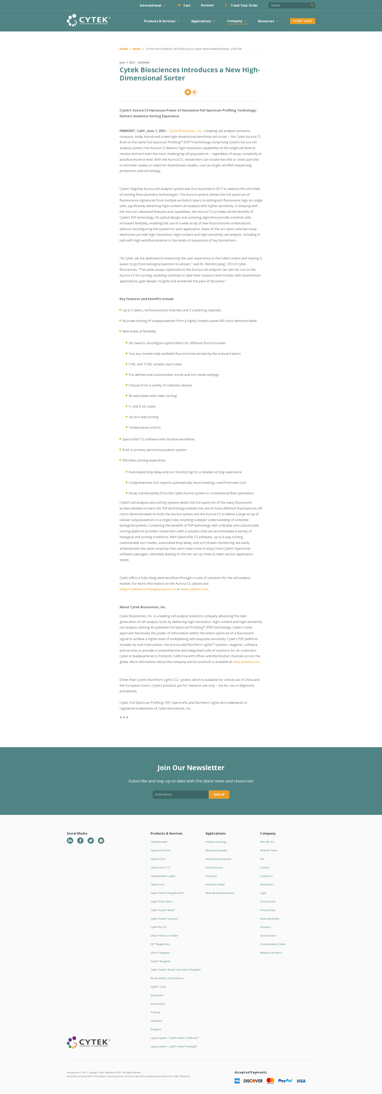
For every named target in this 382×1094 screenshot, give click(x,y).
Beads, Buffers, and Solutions (167, 978)
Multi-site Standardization (220, 893)
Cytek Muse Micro (162, 901)
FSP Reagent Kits (160, 944)
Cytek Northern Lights (163, 876)
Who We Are (267, 842)
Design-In (156, 1029)
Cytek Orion (158, 884)
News (137, 49)
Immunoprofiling (215, 884)
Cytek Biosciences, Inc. (185, 131)
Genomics (211, 876)
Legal (263, 893)
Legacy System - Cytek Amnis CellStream (175, 1038)
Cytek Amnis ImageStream (167, 893)
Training (155, 1012)
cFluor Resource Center (164, 935)
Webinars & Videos (271, 952)
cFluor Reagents (160, 952)
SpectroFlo (157, 995)
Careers (264, 867)
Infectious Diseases (216, 850)
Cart (187, 5)
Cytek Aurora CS (160, 867)
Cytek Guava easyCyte (165, 918)
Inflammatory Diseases (218, 859)
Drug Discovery (214, 867)
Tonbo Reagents (160, 961)
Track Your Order (244, 5)
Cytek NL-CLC (159, 927)
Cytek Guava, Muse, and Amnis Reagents (176, 969)
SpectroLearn (268, 935)
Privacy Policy (267, 910)
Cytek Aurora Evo (161, 850)
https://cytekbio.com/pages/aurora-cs (148, 589)
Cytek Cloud (302, 21)
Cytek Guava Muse (163, 910)
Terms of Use (267, 901)
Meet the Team (268, 850)
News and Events (269, 918)
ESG (262, 859)
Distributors (267, 884)
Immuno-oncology (216, 842)
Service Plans (158, 1004)
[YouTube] (101, 840)
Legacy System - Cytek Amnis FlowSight (174, 1046)
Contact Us (266, 876)
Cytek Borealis (159, 842)
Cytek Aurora (158, 859)
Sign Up (219, 794)
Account (207, 5)
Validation (156, 1021)
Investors (265, 927)
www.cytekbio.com (194, 589)
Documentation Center (273, 944)
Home (124, 49)
